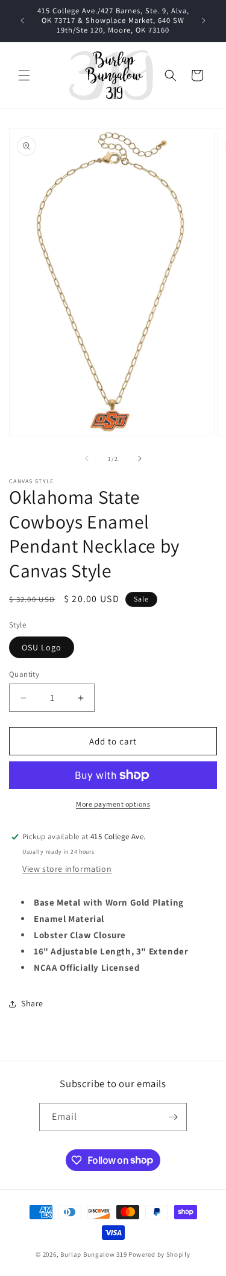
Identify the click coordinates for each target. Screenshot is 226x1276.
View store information (66, 868)
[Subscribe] (173, 1117)
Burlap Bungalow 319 (93, 1254)
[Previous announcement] (22, 20)
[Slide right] (140, 458)
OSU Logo (41, 647)
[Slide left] (87, 458)
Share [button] (32, 1003)
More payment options (113, 803)
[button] (24, 75)
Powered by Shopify (159, 1254)
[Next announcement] (203, 20)
